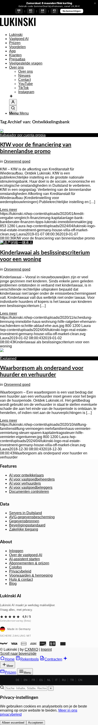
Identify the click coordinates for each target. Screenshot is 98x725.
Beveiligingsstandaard (27, 525)
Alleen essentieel (13, 722)
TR (72, 680)
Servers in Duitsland (25, 513)
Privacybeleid (20, 571)
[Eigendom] (18, 27)
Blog (13, 583)
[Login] (13, 102)
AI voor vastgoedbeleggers (30, 487)
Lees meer (8, 210)
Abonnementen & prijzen (29, 563)
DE (17, 680)
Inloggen (16, 551)
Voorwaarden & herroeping (31, 575)
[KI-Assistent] (11, 96)
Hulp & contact (21, 579)
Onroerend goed (17, 161)
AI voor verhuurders (25, 483)
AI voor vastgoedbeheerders (32, 479)
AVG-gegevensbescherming (32, 517)
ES (41, 680)
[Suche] (13, 108)
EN (25, 680)
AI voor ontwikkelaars (26, 475)
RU (64, 680)
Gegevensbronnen (24, 521)
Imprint (46, 649)
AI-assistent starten (24, 559)
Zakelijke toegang (23, 529)
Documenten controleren (29, 491)
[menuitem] (53, 35)
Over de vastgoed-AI (25, 555)
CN (80, 680)
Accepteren (35, 722)
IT (56, 680)
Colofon (15, 567)
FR (33, 680)
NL (49, 680)
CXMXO (31, 649)
